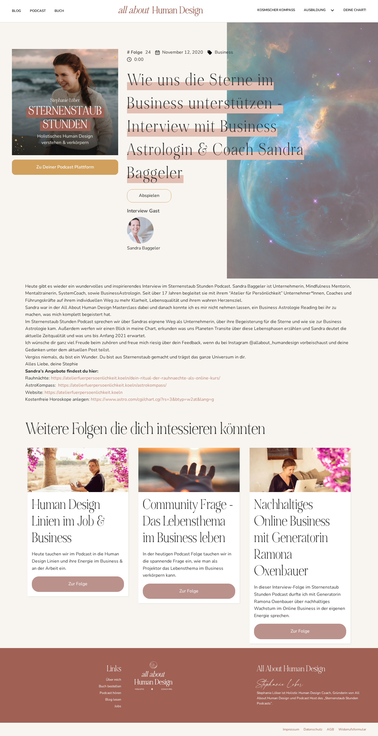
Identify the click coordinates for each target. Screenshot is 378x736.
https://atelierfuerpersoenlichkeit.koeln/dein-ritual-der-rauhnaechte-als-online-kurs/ (135, 378)
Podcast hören (110, 693)
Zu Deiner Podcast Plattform (65, 167)
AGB (330, 729)
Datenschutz (313, 729)
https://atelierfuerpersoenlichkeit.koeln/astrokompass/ (112, 385)
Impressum (291, 729)
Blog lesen (113, 699)
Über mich (113, 679)
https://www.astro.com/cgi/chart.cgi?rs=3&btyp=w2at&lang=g (152, 399)
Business (224, 52)
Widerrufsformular (352, 729)
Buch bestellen (110, 686)
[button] (319, 10)
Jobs (118, 706)
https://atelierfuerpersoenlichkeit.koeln (84, 392)
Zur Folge (77, 584)
